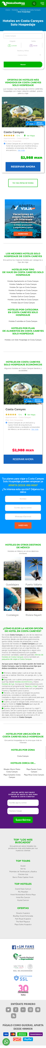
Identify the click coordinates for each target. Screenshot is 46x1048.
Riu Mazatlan (23, 892)
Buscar (23, 64)
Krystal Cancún (23, 900)
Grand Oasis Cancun (23, 889)
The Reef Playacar (23, 922)
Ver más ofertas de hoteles (23, 183)
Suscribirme (23, 819)
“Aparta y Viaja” (31, 686)
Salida (33, 41)
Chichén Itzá (23, 874)
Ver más (21, 150)
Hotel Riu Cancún (23, 897)
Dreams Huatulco (23, 913)
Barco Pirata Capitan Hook (23, 877)
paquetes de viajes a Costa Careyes (17, 659)
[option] (23, 419)
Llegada (12, 41)
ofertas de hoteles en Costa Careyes (22, 656)
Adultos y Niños (23, 51)
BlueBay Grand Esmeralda (23, 916)
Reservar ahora (23, 166)
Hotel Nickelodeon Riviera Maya (23, 895)
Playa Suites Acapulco (23, 924)
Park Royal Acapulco (23, 919)
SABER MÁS (23, 525)
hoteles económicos (23, 682)
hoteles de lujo (8, 684)
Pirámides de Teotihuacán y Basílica (23, 872)
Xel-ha (23, 869)
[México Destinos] (13, 3)
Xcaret (23, 866)
